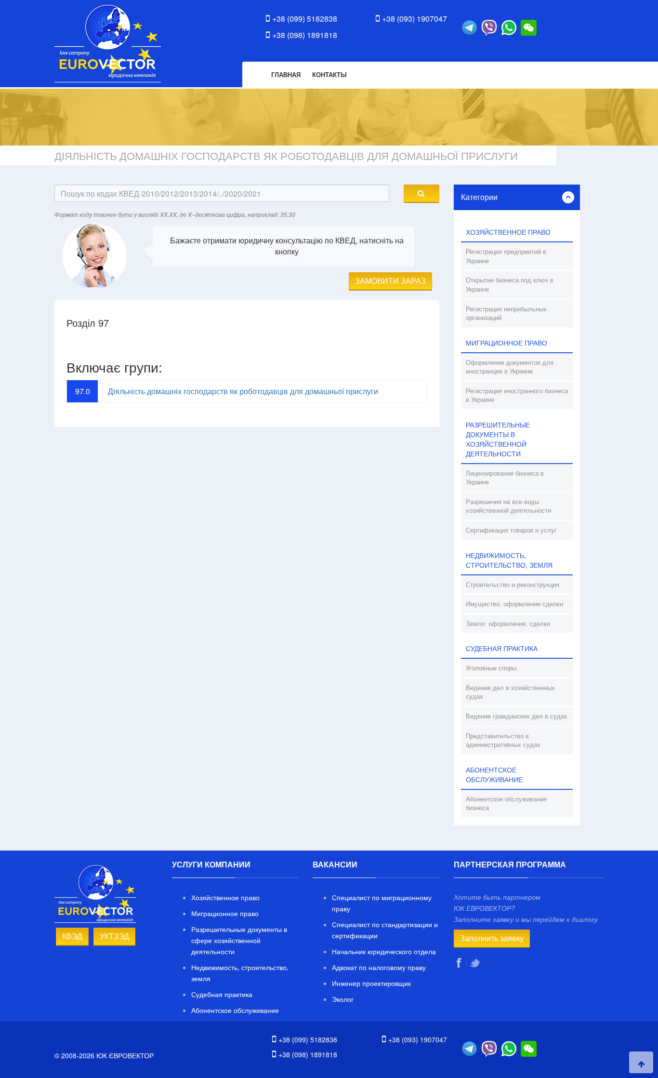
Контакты (329, 74)
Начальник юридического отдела (384, 951)
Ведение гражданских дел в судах (516, 715)
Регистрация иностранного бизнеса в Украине (517, 395)
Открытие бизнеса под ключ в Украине (509, 284)
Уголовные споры (491, 667)
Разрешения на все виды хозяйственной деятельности (508, 506)
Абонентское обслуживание (235, 1010)
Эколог (343, 999)
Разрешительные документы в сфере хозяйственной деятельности (239, 940)
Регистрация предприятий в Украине (506, 256)
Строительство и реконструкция (512, 584)
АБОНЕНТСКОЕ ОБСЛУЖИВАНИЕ (494, 774)
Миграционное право (225, 913)
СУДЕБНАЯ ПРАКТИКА (502, 648)
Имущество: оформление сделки (514, 603)
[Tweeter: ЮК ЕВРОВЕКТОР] (476, 963)
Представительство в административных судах (503, 740)
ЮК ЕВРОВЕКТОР (107, 43)
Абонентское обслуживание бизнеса (506, 803)
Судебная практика (221, 994)
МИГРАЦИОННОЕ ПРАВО (506, 342)
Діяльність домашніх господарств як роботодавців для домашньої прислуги (243, 391)
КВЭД (72, 936)
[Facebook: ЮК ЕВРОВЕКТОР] (460, 963)
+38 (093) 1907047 (414, 18)
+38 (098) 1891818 (304, 34)
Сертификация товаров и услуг (511, 529)
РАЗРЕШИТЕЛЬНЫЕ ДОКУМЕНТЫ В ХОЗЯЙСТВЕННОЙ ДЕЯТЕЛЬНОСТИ (498, 439)
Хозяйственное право (225, 897)
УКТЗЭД (114, 936)
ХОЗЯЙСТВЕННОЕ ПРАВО (508, 232)
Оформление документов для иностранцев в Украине (509, 367)
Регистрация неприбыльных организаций (506, 313)
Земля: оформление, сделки (508, 623)
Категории (479, 196)
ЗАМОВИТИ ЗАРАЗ (390, 280)
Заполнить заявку (492, 938)
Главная (286, 74)
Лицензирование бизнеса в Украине (505, 477)
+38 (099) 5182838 (304, 18)
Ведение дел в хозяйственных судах (510, 692)
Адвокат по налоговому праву (379, 967)
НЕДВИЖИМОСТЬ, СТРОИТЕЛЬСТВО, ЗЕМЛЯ (509, 560)
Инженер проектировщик (371, 983)
